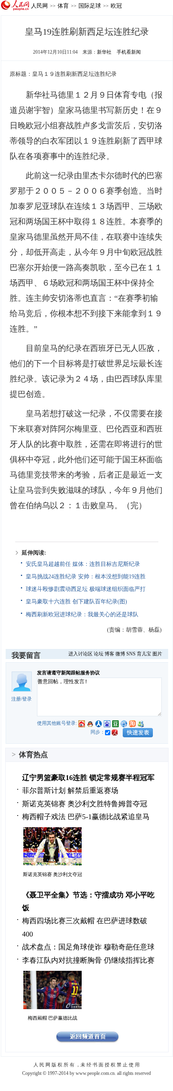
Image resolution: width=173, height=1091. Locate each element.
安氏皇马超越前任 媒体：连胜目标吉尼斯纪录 (83, 564)
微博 (120, 654)
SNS (131, 654)
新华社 (104, 52)
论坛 (98, 654)
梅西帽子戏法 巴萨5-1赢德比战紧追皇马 (86, 817)
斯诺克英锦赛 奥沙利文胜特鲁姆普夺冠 (84, 804)
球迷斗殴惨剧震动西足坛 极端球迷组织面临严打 (86, 589)
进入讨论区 (80, 654)
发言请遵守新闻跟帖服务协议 (68, 673)
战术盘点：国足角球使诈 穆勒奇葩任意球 (88, 947)
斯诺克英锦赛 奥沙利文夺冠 (52, 874)
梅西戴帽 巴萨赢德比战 (52, 1018)
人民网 (39, 5)
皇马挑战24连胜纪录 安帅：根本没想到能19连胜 (86, 577)
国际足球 (89, 5)
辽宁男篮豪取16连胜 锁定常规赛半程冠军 (88, 778)
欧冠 (116, 5)
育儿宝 (144, 654)
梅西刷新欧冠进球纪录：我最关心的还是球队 (82, 614)
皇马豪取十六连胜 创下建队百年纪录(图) (76, 602)
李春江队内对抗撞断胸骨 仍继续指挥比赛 (88, 960)
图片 (157, 654)
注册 (16, 699)
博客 (109, 654)
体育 (63, 5)
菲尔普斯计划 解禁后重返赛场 (70, 790)
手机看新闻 (129, 52)
